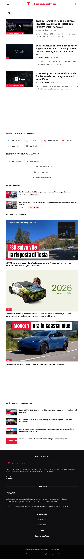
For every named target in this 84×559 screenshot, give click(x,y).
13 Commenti (35, 207)
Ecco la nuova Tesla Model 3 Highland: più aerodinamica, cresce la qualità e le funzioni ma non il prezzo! (46, 430)
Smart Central (59, 506)
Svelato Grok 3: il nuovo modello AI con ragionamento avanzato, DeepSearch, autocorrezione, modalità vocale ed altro (56, 50)
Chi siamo (42, 519)
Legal (42, 530)
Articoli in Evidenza (16, 214)
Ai (7, 58)
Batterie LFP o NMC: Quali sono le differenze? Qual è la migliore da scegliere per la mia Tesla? (48, 411)
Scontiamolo (34, 506)
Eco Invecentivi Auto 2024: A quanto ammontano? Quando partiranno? (44, 192)
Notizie (9, 259)
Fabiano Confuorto (43, 30)
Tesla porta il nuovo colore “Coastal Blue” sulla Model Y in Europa (36, 364)
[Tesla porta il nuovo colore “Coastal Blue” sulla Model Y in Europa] (42, 341)
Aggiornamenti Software (15, 33)
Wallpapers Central (46, 506)
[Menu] (8, 3)
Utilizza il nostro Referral (43, 172)
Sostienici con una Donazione (43, 178)
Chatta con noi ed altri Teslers (43, 167)
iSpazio (26, 506)
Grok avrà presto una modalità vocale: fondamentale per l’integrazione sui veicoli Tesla (56, 76)
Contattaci (42, 525)
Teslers (67, 506)
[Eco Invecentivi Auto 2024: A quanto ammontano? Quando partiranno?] (11, 194)
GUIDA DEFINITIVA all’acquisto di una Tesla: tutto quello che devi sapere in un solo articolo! (48, 204)
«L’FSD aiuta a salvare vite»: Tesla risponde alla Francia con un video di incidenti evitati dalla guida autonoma (38, 264)
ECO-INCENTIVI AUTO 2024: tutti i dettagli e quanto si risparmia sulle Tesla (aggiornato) (45, 421)
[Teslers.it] (42, 3)
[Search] (75, 3)
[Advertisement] (42, 113)
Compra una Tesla (42, 536)
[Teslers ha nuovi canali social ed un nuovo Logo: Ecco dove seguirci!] (11, 441)
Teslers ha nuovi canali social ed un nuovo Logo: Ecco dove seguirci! (43, 439)
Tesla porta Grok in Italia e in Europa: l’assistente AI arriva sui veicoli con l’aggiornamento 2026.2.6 (55, 23)
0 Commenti (34, 195)
